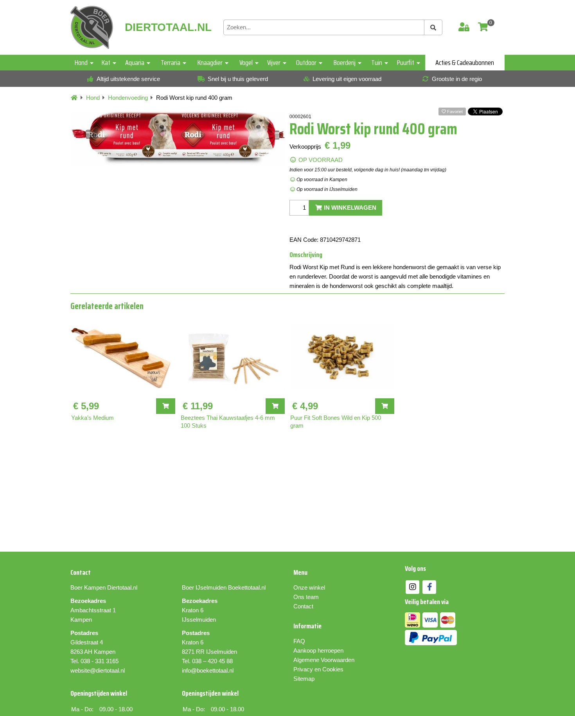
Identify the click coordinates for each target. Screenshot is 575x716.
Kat (106, 62)
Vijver (273, 62)
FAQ (299, 641)
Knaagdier (210, 62)
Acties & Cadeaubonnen (464, 62)
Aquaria (134, 62)
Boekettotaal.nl (247, 587)
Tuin (376, 62)
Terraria (170, 62)
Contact (303, 606)
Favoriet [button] (454, 111)
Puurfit (405, 62)
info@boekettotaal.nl (208, 670)
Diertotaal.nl (122, 587)
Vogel (246, 62)
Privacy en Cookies (318, 669)
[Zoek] (433, 27)
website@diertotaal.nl (97, 670)
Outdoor (306, 62)
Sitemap (303, 678)
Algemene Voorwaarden (323, 660)
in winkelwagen (349, 207)
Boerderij (345, 62)
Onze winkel (309, 587)
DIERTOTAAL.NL (168, 27)
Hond (81, 62)
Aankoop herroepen (318, 650)
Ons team (306, 597)
